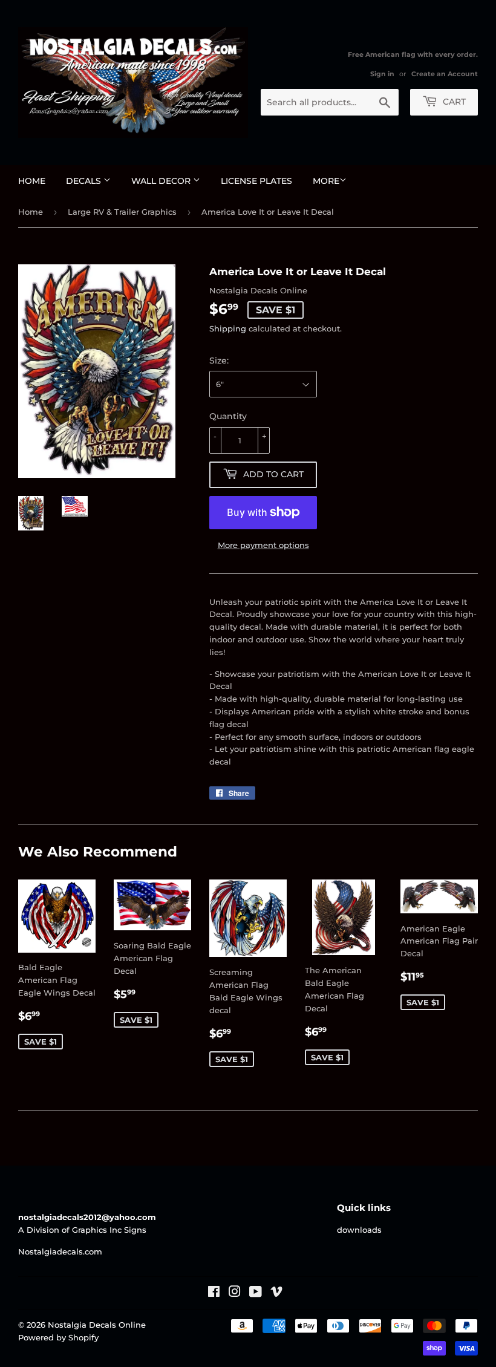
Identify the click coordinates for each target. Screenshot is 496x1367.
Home (31, 180)
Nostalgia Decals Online (97, 1324)
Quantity (228, 416)
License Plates (256, 180)
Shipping (227, 328)
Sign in (382, 74)
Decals (84, 180)
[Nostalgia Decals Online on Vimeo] (276, 1293)
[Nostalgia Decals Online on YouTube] (255, 1293)
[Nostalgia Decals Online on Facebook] (213, 1293)
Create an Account (444, 74)
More (326, 180)
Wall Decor (162, 180)
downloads (359, 1230)
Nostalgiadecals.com (60, 1251)
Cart (453, 101)
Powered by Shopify (58, 1337)
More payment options (263, 545)
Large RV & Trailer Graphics (122, 212)
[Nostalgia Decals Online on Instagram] (235, 1293)
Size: (219, 360)
